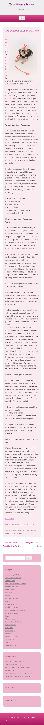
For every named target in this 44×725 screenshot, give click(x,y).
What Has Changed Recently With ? (18, 676)
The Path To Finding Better (15, 661)
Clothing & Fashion (12, 586)
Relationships (10, 631)
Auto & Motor (10, 581)
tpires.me (6, 720)
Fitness (8, 595)
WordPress (22, 717)
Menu (22, 18)
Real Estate (9, 628)
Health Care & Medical (13, 607)
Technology (9, 639)
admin (21, 533)
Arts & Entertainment (13, 578)
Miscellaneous (10, 619)
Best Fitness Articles (22, 5)
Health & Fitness (11, 604)
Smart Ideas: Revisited (13, 664)
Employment (10, 589)
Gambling (8, 601)
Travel (7, 642)
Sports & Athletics (11, 636)
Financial (8, 592)
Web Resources (10, 645)
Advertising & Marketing (14, 575)
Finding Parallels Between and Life (19, 524)
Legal (7, 616)
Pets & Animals (10, 625)
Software (8, 633)
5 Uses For (9, 518)
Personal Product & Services (15, 622)
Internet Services (11, 613)
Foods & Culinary (29, 530)
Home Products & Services (15, 610)
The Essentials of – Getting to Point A (18, 673)
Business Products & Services (15, 584)
